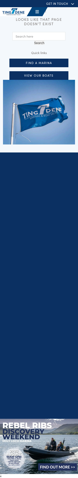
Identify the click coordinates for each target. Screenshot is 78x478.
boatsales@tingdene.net (30, 374)
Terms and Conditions (38, 401)
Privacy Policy (14, 401)
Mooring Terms (61, 407)
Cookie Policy (63, 401)
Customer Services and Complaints (27, 407)
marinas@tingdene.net (29, 356)
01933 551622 (23, 369)
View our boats (39, 75)
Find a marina (39, 63)
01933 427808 (23, 352)
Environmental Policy (39, 412)
